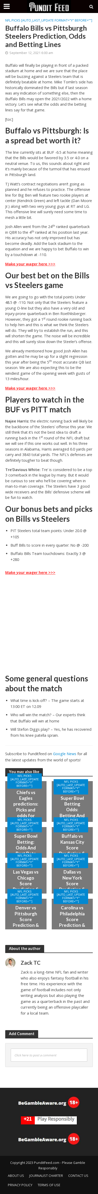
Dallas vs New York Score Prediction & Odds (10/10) (72, 886)
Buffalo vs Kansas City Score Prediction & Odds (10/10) (72, 850)
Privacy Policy (20, 1185)
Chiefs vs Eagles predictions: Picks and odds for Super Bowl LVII (25, 809)
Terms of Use (49, 1185)
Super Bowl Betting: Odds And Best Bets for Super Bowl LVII (25, 850)
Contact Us (78, 1175)
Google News (64, 753)
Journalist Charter (46, 1175)
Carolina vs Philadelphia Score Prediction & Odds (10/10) (72, 922)
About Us (16, 1175)
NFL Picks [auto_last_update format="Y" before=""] (48, 20)
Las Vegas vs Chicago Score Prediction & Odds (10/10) (26, 886)
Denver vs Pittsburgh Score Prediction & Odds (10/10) (26, 922)
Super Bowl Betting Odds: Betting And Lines (72, 809)
